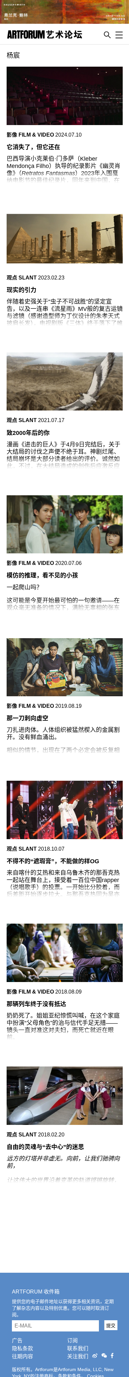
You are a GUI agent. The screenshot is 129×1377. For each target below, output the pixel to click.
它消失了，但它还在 (33, 147)
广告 (17, 1340)
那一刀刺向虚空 (27, 718)
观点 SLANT (22, 277)
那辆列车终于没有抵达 (36, 1004)
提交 (110, 1325)
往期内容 (22, 1356)
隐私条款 (22, 1348)
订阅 (72, 1340)
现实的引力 (21, 290)
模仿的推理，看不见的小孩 (42, 575)
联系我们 (77, 1348)
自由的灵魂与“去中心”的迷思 (45, 1147)
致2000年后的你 (28, 433)
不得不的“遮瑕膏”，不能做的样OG (53, 861)
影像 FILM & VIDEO (30, 135)
